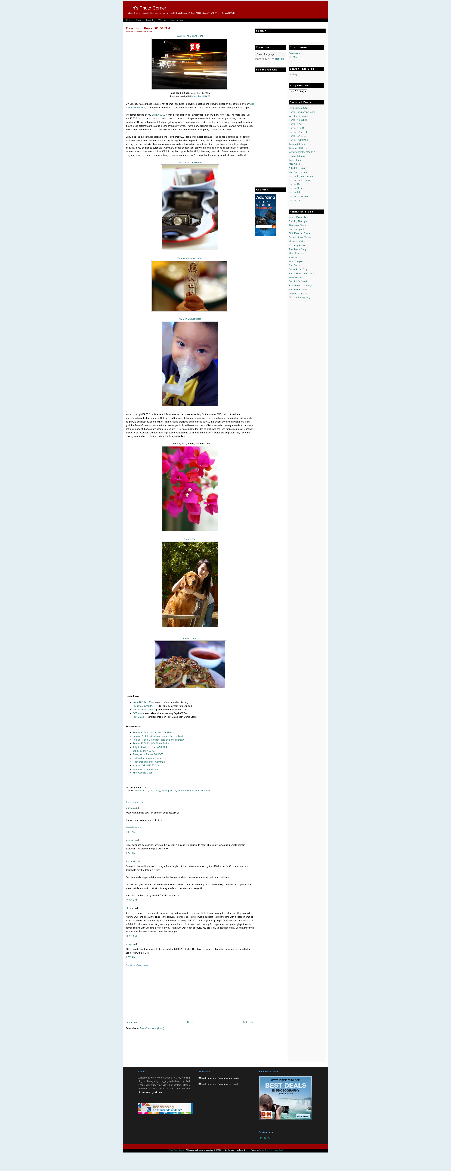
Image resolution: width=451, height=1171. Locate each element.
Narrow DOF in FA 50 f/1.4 (146, 765)
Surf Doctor (295, 265)
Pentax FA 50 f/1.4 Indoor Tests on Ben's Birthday (158, 739)
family (156, 790)
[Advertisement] (269, 126)
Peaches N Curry (297, 249)
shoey (129, 944)
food (164, 790)
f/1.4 (145, 790)
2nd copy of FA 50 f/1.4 (144, 751)
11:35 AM (131, 936)
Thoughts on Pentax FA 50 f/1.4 (148, 28)
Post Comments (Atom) (152, 1028)
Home (129, 20)
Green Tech (295, 160)
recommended (186, 790)
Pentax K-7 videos (298, 196)
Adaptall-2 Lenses (298, 168)
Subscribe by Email (228, 1084)
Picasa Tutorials (297, 156)
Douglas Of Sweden (299, 281)
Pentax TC (294, 184)
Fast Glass (138, 717)
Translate (279, 58)
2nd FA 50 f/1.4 (159, 114)
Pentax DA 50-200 (298, 132)
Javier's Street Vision (300, 237)
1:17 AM (131, 832)
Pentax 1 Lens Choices (301, 176)
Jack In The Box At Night (190, 36)
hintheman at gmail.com (150, 1092)
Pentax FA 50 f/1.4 (298, 140)
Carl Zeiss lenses (298, 172)
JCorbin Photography (299, 297)
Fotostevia (294, 53)
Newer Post (131, 1022)
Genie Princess (133, 827)
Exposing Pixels (297, 245)
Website (162, 20)
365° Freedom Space (299, 233)
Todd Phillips (295, 277)
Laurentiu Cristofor (298, 293)
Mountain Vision (297, 241)
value (207, 790)
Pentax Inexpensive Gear (302, 112)
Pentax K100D (296, 128)
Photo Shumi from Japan (301, 273)
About (138, 20)
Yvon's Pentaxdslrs (298, 217)
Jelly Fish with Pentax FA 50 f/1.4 (150, 747)
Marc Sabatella (296, 253)
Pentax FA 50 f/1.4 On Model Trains (151, 743)
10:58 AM (131, 900)
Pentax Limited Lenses (300, 180)
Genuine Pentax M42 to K (302, 152)
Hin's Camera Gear (142, 772)
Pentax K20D (295, 124)
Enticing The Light (298, 221)
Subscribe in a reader (228, 1078)
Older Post (248, 1022)
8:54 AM (131, 853)
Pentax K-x (294, 200)
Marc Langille (295, 261)
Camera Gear (176, 20)
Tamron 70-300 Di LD (299, 148)
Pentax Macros (296, 188)
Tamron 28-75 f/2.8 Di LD (301, 144)
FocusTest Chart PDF (144, 706)
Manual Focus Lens (143, 709)
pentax (172, 790)
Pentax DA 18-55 (297, 136)
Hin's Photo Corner (147, 8)
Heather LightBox (298, 229)
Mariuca (130, 808)
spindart (130, 840)
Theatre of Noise (297, 225)
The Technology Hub (273, 1150)
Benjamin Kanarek (298, 289)
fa (151, 790)
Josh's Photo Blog (298, 269)
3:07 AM (131, 957)
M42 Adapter (295, 164)
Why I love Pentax (298, 116)
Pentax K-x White (298, 120)
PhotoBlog (150, 20)
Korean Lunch (190, 638)
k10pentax (294, 257)
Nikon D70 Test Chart (144, 702)
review (199, 790)
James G (130, 861)
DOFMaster (138, 713)
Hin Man (130, 908)
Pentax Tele (295, 192)
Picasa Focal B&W (200, 96)
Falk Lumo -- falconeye (300, 285)
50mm (138, 790)
